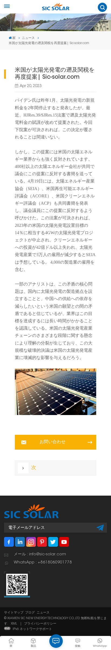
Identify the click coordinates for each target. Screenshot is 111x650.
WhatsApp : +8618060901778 (43, 563)
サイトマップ (13, 612)
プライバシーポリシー (40, 623)
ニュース (43, 612)
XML (14, 623)
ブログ (30, 612)
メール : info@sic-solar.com (40, 554)
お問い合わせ (52, 442)
